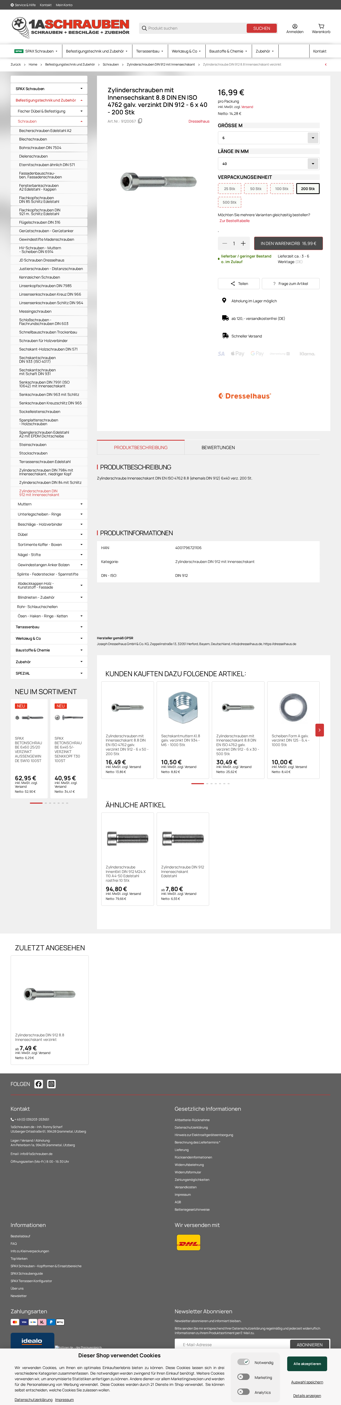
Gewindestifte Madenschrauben (46, 239)
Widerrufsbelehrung (189, 1164)
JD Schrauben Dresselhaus (41, 260)
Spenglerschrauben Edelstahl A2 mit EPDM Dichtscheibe (44, 434)
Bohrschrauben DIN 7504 (40, 147)
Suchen (261, 28)
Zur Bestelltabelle (235, 220)
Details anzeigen (307, 1395)
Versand (247, 106)
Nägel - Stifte (29, 555)
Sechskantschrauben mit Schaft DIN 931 (37, 371)
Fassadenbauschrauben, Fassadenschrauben (40, 175)
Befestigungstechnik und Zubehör (70, 64)
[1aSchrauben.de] (71, 27)
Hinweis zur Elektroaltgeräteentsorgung (204, 1135)
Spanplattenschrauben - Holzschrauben (38, 421)
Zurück (16, 64)
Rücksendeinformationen (193, 1157)
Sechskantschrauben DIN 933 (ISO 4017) (37, 359)
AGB (178, 1202)
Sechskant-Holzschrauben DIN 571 (48, 349)
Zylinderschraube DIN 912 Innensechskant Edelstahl (182, 871)
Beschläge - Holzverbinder (40, 524)
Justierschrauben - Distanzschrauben (51, 268)
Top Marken (19, 1258)
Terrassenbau (27, 626)
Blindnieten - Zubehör (36, 597)
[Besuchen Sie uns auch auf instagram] (51, 1084)
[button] (127, 708)
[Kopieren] (140, 121)
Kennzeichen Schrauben (39, 277)
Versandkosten (186, 1187)
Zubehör (23, 661)
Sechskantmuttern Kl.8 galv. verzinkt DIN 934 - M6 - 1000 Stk (180, 740)
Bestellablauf (20, 1236)
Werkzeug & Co (28, 638)
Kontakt (46, 5)
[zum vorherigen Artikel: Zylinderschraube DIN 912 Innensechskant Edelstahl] (325, 64)
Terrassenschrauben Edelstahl (45, 461)
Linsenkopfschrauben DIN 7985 (45, 285)
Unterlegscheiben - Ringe (39, 514)
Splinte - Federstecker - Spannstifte (47, 574)
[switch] (243, 1362)
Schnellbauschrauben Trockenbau (48, 332)
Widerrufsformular (188, 1172)
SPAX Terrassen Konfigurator (31, 1281)
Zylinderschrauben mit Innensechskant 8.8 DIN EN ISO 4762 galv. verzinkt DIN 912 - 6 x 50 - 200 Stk (127, 745)
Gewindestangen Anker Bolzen (44, 565)
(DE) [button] (299, 261)
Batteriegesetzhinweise (192, 1209)
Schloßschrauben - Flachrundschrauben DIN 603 (43, 321)
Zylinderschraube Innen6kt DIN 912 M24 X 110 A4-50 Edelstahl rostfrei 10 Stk (125, 874)
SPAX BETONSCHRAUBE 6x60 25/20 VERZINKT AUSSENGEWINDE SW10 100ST (28, 749)
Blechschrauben (33, 139)
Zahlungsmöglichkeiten (192, 1179)
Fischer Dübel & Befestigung (41, 111)
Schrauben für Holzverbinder (43, 340)
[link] (49, 88)
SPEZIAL (23, 673)
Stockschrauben (33, 453)
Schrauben (111, 64)
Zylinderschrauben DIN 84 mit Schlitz (50, 482)
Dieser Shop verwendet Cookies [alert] (119, 1355)
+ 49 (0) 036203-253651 (31, 1119)
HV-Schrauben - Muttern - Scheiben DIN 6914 (40, 249)
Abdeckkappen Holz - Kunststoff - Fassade (36, 585)
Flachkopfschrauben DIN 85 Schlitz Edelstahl (39, 199)
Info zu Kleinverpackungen (30, 1251)
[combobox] (269, 137)
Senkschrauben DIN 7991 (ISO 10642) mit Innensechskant (44, 384)
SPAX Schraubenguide (27, 1273)
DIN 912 (181, 575)
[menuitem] (36, 51)
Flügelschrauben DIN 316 (39, 222)
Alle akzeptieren (307, 1363)
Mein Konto (64, 5)
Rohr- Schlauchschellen (37, 606)
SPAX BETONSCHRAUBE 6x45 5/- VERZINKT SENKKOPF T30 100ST (68, 749)
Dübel (22, 534)
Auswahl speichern (307, 1381)
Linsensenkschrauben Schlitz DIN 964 (51, 302)
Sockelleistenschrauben (39, 411)
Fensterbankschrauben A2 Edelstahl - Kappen (39, 187)
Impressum (183, 1194)
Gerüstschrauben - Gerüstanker (46, 230)
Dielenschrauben (33, 156)
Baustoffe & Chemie (33, 650)
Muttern (24, 504)
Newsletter (19, 1296)
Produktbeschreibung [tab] (141, 447)
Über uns (17, 1288)
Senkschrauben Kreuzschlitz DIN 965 (50, 402)
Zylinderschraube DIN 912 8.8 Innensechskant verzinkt (242, 64)
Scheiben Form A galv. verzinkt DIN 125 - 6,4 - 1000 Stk (291, 740)
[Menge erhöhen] (243, 243)
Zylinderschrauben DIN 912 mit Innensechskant (161, 64)
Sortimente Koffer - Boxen (40, 544)
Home (33, 64)
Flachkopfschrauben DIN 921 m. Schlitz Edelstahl (39, 211)
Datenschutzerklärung (191, 1127)
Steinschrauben (32, 444)
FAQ (14, 1243)
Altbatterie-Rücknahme (192, 1120)
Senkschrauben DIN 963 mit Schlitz (49, 394)
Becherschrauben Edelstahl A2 (45, 130)
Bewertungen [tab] (218, 447)
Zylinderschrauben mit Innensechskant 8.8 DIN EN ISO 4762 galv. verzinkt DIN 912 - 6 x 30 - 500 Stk (237, 745)
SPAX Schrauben (30, 88)
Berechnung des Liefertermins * (197, 1142)
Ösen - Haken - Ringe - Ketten (43, 616)
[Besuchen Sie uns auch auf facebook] (38, 1084)
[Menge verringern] (224, 243)
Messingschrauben (35, 311)
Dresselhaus (199, 121)
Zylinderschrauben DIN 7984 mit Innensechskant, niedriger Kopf (46, 472)
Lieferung (182, 1150)
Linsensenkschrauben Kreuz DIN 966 (50, 294)
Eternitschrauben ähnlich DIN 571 (47, 164)
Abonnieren (310, 1345)
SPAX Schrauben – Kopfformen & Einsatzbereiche (46, 1266)
